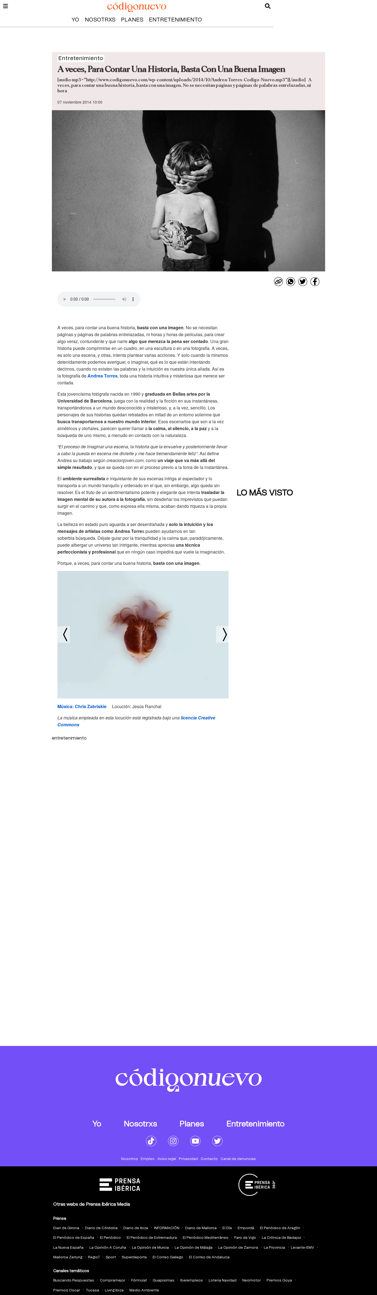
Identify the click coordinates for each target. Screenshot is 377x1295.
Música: (66, 706)
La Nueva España (68, 1248)
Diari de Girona (66, 1228)
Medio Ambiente (144, 1290)
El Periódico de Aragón (280, 1228)
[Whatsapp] (290, 281)
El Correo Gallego (168, 1257)
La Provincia (274, 1248)
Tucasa (92, 1290)
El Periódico (110, 1238)
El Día (227, 1228)
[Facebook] (315, 281)
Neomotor (251, 1280)
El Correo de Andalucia (209, 1257)
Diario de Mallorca (201, 1228)
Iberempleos (191, 1280)
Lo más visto (265, 493)
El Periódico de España (73, 1238)
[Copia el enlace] (278, 281)
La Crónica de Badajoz (281, 1238)
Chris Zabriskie (91, 706)
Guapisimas (163, 1280)
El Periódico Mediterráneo (206, 1238)
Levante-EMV (302, 1248)
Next (222, 634)
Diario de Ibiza (135, 1228)
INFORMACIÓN (166, 1228)
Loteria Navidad (223, 1280)
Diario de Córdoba (101, 1228)
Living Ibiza (114, 1290)
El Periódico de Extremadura (152, 1238)
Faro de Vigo (245, 1238)
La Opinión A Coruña (107, 1248)
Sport (111, 1257)
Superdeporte (134, 1257)
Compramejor (112, 1280)
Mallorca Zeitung (67, 1257)
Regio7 (94, 1257)
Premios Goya (279, 1280)
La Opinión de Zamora (238, 1248)
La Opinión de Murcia (150, 1248)
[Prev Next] (143, 634)
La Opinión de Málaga (194, 1248)
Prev (63, 634)
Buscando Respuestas (73, 1280)
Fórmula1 (139, 1280)
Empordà (246, 1228)
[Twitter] (302, 281)
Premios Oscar (66, 1290)
